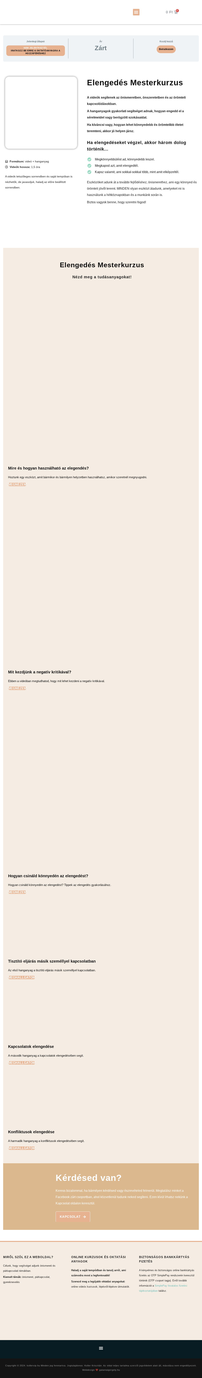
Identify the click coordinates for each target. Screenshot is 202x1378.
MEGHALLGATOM (21, 977)
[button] (136, 12)
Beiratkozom (166, 49)
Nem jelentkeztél (35, 48)
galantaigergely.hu (109, 1370)
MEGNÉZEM (17, 484)
